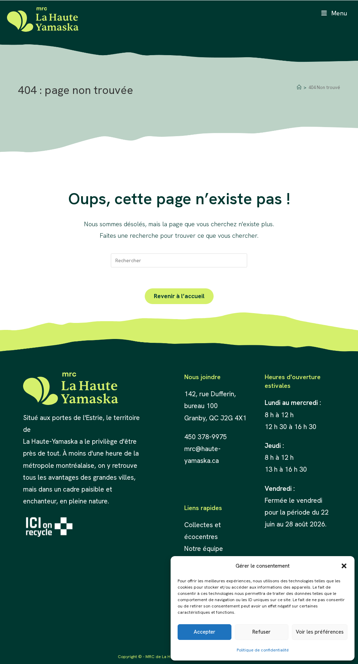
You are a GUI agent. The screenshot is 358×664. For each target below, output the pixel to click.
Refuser (261, 631)
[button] (344, 565)
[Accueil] (299, 87)
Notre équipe (203, 548)
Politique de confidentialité (263, 650)
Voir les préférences (320, 631)
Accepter (204, 631)
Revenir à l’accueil (179, 296)
